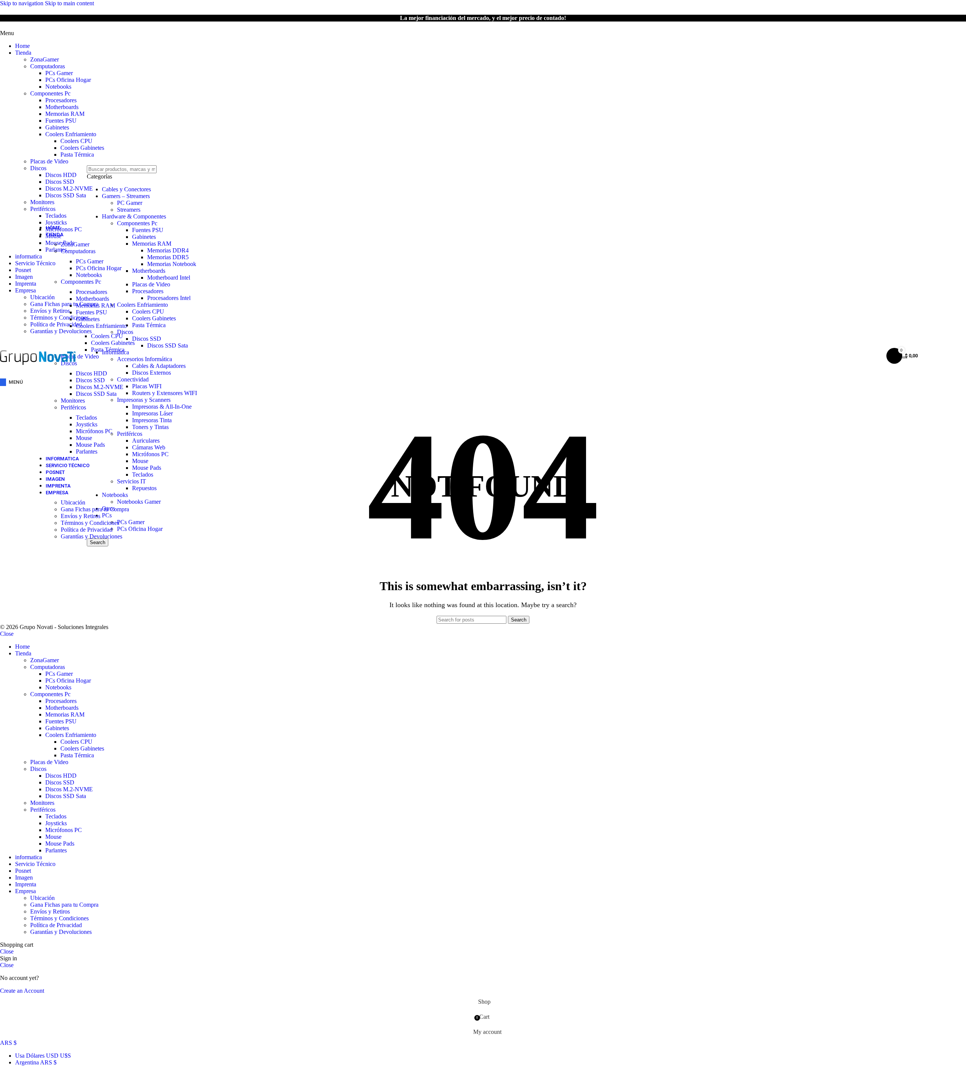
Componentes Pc (50, 93)
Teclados (55, 215)
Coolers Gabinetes (82, 148)
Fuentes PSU (61, 120)
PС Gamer (129, 203)
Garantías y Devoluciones (91, 536)
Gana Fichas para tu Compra (95, 509)
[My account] (871, 355)
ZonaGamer (44, 59)
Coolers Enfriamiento (70, 134)
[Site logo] (37, 372)
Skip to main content (69, 3)
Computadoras (47, 66)
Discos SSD (59, 181)
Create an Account (22, 990)
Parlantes (86, 451)
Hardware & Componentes (134, 216)
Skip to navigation (22, 3)
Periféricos (42, 209)
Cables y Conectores (126, 189)
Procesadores (61, 100)
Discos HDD (61, 175)
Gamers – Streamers (126, 196)
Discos (38, 168)
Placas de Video (49, 161)
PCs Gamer (59, 73)
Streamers (128, 209)
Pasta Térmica (77, 154)
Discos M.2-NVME (69, 188)
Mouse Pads (90, 444)
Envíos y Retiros (80, 516)
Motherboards (61, 107)
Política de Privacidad (86, 529)
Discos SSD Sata (65, 195)
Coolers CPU (76, 141)
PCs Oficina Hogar (68, 80)
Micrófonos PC (94, 431)
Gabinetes (57, 127)
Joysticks (86, 424)
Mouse (84, 438)
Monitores (42, 202)
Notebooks (58, 86)
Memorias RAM (65, 114)
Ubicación (73, 502)
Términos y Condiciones (90, 523)
